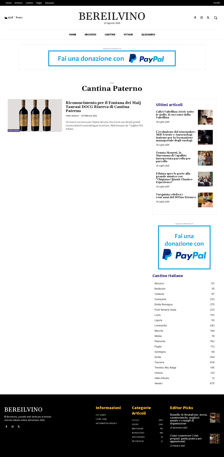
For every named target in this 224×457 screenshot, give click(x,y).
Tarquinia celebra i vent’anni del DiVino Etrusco (176, 196)
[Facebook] (195, 17)
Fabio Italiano (72, 115)
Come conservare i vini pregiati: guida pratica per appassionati (186, 438)
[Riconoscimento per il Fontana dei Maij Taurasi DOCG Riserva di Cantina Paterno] (35, 115)
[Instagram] (201, 17)
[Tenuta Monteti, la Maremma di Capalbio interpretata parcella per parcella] (205, 158)
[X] (208, 17)
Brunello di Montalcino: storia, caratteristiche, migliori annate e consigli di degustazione (188, 419)
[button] (215, 18)
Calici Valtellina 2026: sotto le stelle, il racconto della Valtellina (175, 114)
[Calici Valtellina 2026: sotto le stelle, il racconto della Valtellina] (205, 117)
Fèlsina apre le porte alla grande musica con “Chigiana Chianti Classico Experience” (174, 178)
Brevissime (13, 130)
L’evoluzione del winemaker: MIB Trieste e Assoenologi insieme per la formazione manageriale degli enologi (176, 136)
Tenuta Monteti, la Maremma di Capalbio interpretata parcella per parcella (173, 157)
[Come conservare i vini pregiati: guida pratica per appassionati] (215, 439)
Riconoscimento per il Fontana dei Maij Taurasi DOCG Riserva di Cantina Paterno (103, 107)
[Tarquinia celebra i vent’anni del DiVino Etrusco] (205, 200)
